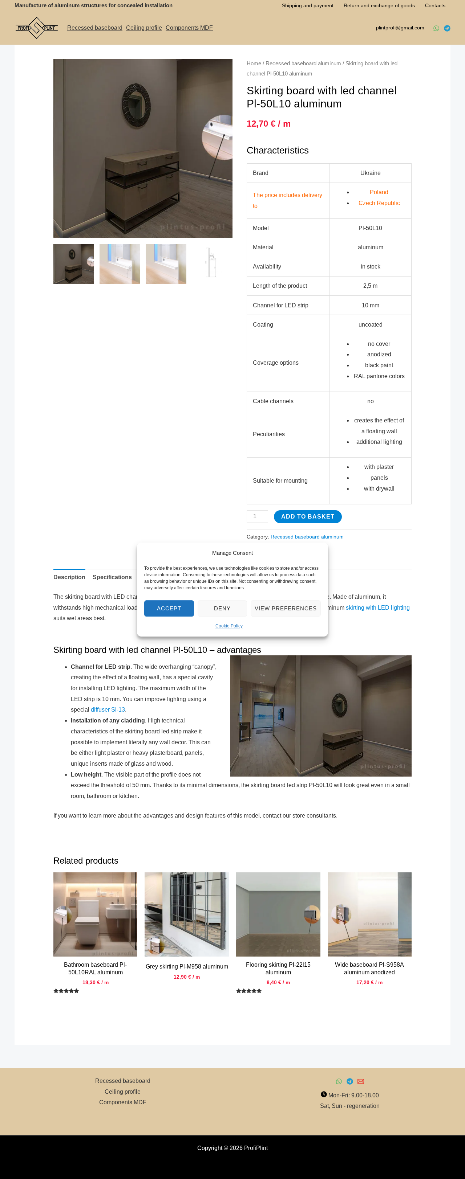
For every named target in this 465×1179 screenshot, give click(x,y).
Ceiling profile (144, 28)
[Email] (360, 1081)
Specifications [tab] (112, 577)
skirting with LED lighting (378, 608)
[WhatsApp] (436, 28)
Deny (222, 608)
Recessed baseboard (94, 28)
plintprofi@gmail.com (401, 27)
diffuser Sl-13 (108, 710)
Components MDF (189, 28)
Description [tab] (69, 577)
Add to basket (308, 516)
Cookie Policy (229, 626)
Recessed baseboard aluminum (303, 63)
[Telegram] (447, 28)
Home (254, 63)
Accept (169, 608)
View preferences (286, 608)
